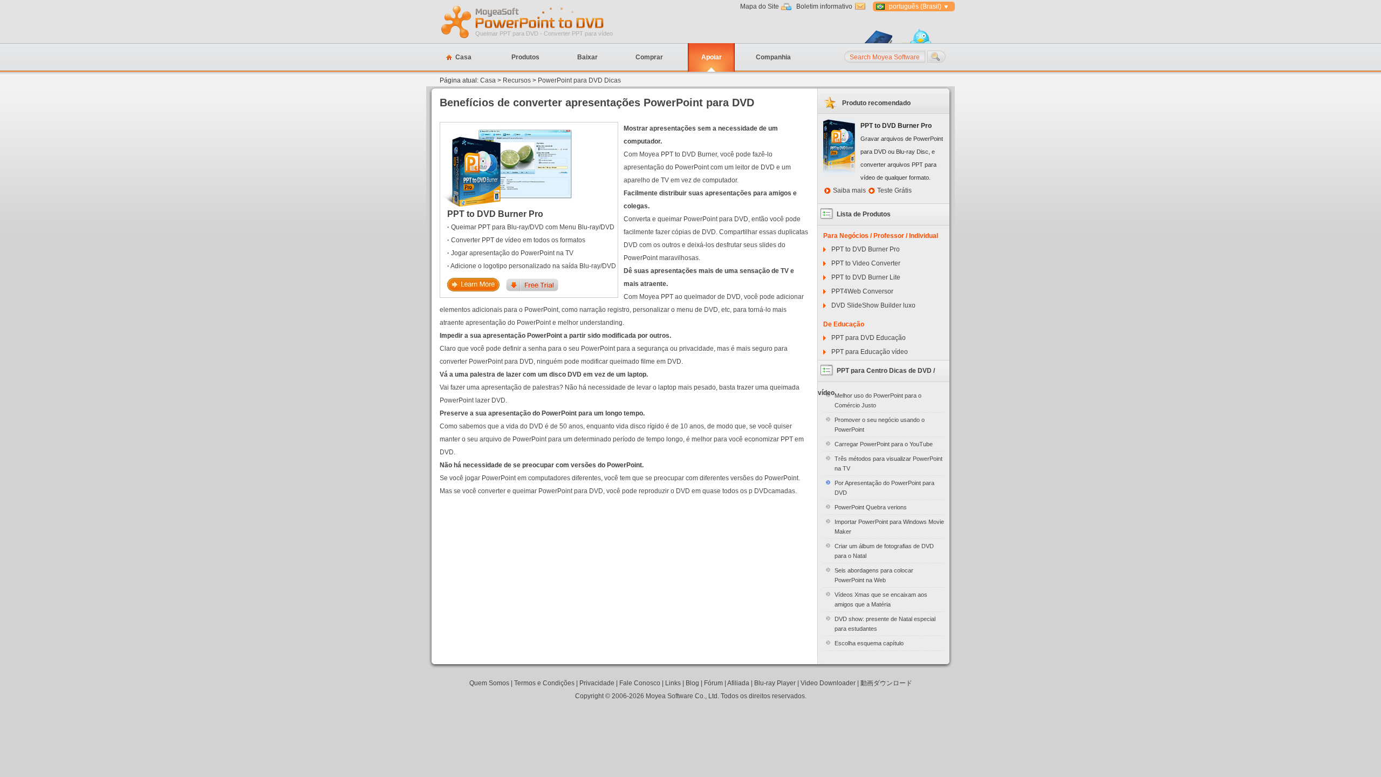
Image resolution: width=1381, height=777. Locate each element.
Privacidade (596, 683)
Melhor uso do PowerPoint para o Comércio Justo (878, 400)
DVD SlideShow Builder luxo (873, 305)
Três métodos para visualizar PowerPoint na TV (888, 463)
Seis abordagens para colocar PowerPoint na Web (874, 575)
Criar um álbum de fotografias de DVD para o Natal (884, 551)
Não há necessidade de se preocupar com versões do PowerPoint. (542, 465)
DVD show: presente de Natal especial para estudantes (885, 624)
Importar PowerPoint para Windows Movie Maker (889, 527)
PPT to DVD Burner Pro (495, 214)
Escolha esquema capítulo (869, 643)
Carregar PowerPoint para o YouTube (884, 444)
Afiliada (738, 683)
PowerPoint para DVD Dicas (579, 80)
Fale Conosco (639, 683)
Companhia (773, 57)
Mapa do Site (759, 6)
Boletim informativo (824, 6)
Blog (692, 683)
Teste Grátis (894, 190)
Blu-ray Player (775, 683)
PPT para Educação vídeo (869, 352)
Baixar (587, 57)
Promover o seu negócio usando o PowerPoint (880, 425)
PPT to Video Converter (865, 263)
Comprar (649, 57)
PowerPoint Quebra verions (871, 507)
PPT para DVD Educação (868, 338)
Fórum (713, 683)
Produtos (525, 57)
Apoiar (711, 57)
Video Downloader (828, 683)
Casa (463, 57)
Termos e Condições (544, 683)
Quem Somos (489, 683)
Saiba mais (849, 190)
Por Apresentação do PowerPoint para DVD (884, 488)
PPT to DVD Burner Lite (865, 277)
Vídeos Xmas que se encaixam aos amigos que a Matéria (881, 599)
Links (673, 683)
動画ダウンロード (886, 683)
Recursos (517, 80)
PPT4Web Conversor (862, 291)
